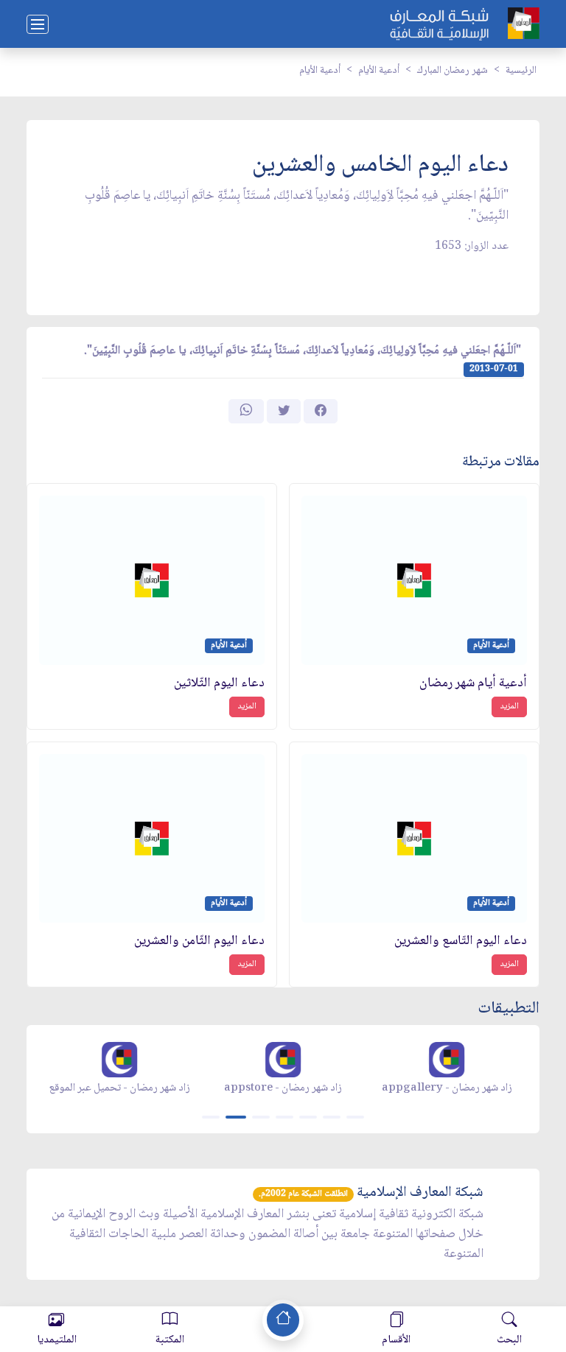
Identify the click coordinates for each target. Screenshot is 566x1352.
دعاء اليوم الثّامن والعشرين (199, 941)
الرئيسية (521, 71)
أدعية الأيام (378, 71)
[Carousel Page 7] (355, 1117)
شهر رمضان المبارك (452, 71)
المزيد (509, 706)
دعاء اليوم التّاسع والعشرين (460, 941)
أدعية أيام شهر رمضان (473, 684)
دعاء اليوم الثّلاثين (219, 684)
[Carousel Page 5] (308, 1117)
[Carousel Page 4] (284, 1117)
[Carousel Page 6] (331, 1117)
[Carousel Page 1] (211, 1117)
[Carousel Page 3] (261, 1117)
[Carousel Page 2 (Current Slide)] (236, 1117)
